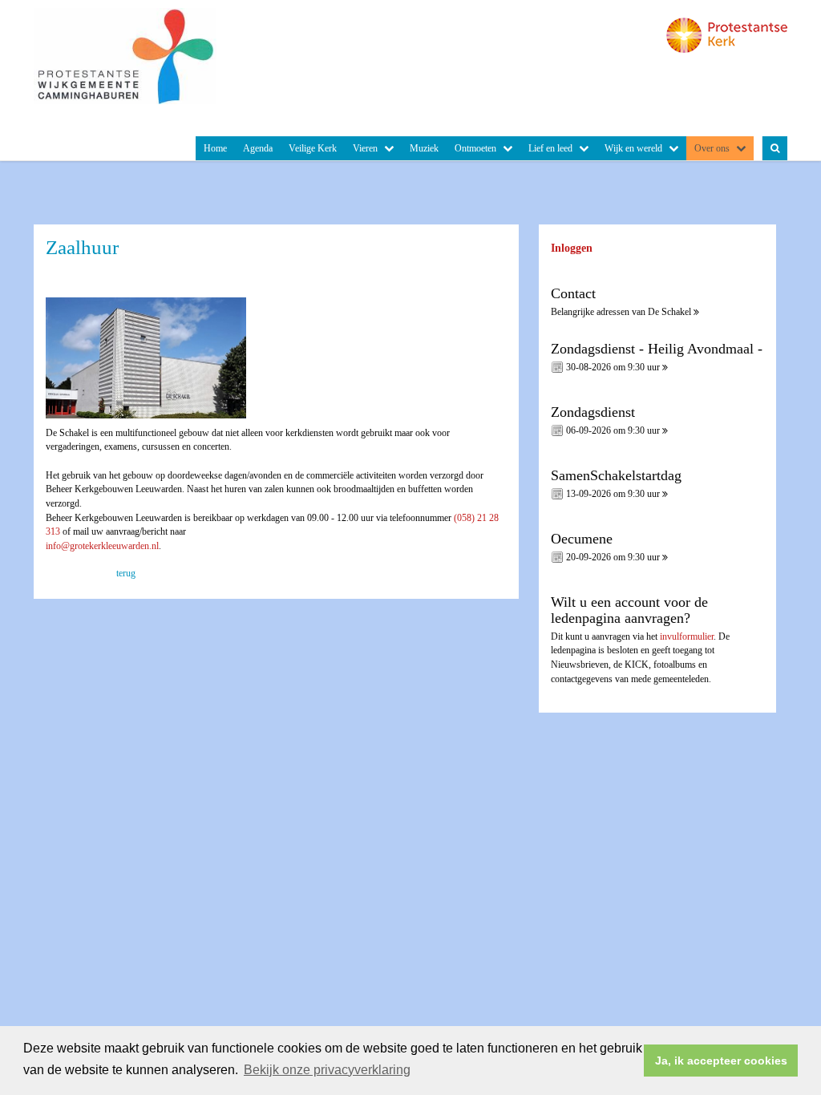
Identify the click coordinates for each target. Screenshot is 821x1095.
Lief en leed (550, 148)
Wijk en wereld (633, 148)
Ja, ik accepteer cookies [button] (721, 1060)
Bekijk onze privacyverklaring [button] (327, 1070)
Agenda (258, 148)
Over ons (712, 148)
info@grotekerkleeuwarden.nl (102, 546)
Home (215, 148)
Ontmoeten (475, 148)
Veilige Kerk (313, 148)
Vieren (365, 148)
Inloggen (571, 248)
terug (125, 573)
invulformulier (687, 636)
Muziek (424, 148)
